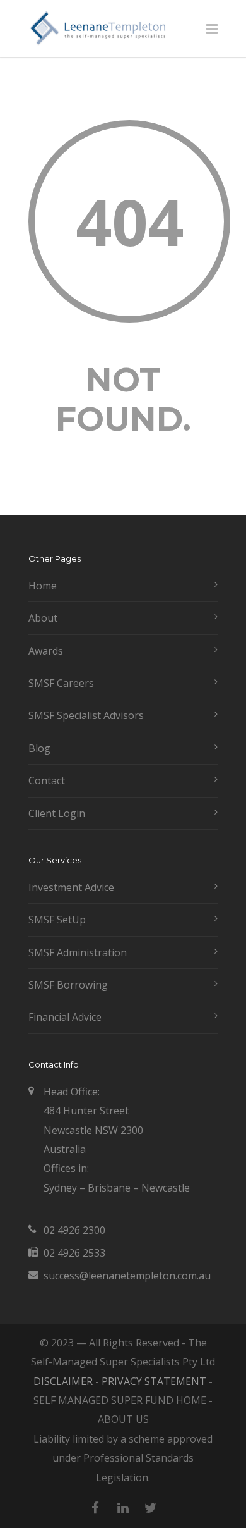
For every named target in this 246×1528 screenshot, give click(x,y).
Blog (39, 748)
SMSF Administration (77, 952)
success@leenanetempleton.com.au (127, 1276)
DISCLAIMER (63, 1381)
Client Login (56, 813)
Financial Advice (65, 1017)
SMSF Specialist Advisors (86, 715)
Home (42, 586)
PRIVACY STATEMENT (154, 1381)
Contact (46, 780)
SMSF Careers (61, 683)
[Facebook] (95, 1507)
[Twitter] (150, 1507)
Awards (45, 651)
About (42, 618)
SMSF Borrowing (68, 985)
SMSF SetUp (57, 920)
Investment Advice (71, 887)
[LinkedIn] (123, 1507)
